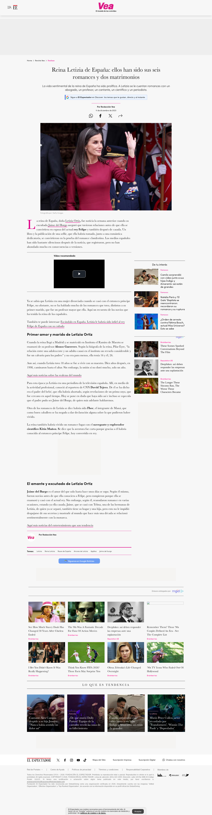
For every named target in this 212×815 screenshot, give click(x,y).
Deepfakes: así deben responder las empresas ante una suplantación (124, 630)
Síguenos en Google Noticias (81, 561)
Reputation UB (113, 639)
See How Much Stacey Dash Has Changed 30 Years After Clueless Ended (46, 630)
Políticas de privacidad (81, 770)
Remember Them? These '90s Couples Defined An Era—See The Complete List (163, 630)
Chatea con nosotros (175, 760)
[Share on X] (110, 116)
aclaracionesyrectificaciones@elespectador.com (46, 782)
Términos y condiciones (109, 770)
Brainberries (33, 639)
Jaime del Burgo (57, 225)
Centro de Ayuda (57, 770)
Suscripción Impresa (122, 760)
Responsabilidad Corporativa (138, 770)
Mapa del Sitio (99, 760)
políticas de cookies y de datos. (93, 813)
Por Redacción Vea (47, 534)
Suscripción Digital (147, 760)
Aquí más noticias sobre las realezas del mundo (54, 375)
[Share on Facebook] (100, 116)
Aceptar (137, 811)
